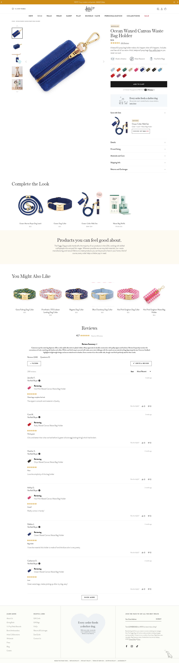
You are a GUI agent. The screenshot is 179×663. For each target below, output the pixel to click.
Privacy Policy (132, 639)
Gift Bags (37, 622)
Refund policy (74, 660)
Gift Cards (37, 618)
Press (8, 642)
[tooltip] (96, 344)
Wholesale (10, 638)
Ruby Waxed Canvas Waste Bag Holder (48, 425)
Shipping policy (111, 660)
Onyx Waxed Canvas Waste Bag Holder (48, 462)
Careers (9, 650)
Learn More (133, 103)
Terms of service (98, 660)
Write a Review (143, 364)
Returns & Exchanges (40, 630)
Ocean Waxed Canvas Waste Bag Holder (49, 535)
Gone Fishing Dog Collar (25, 310)
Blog (8, 646)
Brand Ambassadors (13, 630)
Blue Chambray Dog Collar (102, 310)
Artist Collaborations (13, 634)
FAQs (35, 626)
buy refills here (155, 50)
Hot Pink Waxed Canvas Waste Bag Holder (50, 389)
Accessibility (122, 660)
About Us (10, 618)
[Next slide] (177, 2)
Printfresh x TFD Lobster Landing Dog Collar (51, 311)
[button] (165, 9)
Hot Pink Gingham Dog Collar (128, 310)
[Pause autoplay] (174, 2)
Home (13, 21)
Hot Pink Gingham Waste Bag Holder (154, 311)
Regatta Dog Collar (76, 310)
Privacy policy (86, 660)
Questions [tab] (45, 357)
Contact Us (37, 638)
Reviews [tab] (32, 357)
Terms (138, 639)
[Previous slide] (17, 26)
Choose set (141, 131)
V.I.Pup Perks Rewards (14, 626)
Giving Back (10, 622)
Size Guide (37, 634)
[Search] (158, 9)
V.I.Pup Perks (20, 9)
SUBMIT (158, 619)
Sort (132, 372)
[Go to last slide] (1, 2)
